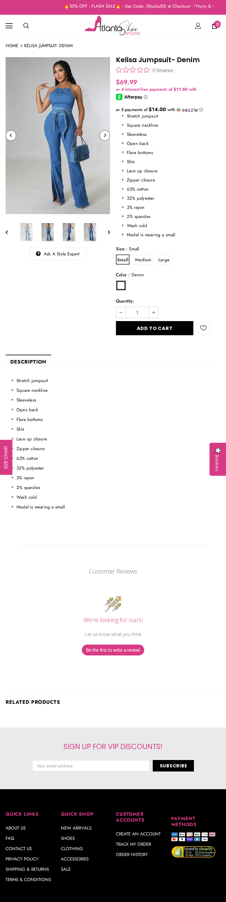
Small (122, 260)
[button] (168, 110)
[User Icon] (198, 26)
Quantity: (125, 301)
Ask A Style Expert (62, 254)
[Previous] (11, 135)
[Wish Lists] (203, 328)
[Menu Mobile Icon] (9, 25)
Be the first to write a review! (113, 650)
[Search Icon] (26, 26)
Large (164, 260)
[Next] (104, 135)
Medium (143, 260)
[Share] (215, 328)
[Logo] (113, 25)
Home (12, 45)
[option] (58, 135)
